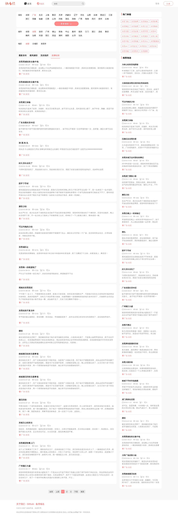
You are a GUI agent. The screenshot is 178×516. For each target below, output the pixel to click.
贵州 (100, 18)
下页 (76, 491)
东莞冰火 (144, 41)
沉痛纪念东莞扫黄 (129, 138)
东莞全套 (134, 31)
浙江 (27, 18)
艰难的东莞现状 (26, 287)
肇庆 (107, 31)
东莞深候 (153, 46)
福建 (41, 18)
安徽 (34, 18)
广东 (34, 15)
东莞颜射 (144, 51)
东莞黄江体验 (25, 102)
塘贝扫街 (23, 399)
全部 (27, 15)
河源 (41, 35)
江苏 (110, 15)
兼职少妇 (23, 206)
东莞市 (43, 43)
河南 (60, 18)
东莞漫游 (144, 36)
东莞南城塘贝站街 (129, 473)
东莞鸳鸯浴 (155, 41)
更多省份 (65, 23)
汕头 (80, 35)
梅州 (27, 35)
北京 (41, 15)
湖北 (67, 18)
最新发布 (23, 55)
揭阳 (67, 35)
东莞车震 (144, 31)
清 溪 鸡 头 (23, 142)
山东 (54, 18)
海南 (87, 18)
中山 (67, 31)
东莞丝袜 (125, 36)
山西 (89, 15)
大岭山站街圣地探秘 (130, 64)
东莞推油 (144, 21)
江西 (47, 18)
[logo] (13, 3)
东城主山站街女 (26, 422)
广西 (80, 18)
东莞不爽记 (126, 325)
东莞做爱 (134, 26)
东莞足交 (133, 46)
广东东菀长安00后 (27, 122)
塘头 (124, 232)
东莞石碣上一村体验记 (131, 213)
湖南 (74, 18)
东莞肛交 (143, 46)
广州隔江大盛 (25, 465)
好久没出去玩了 (26, 163)
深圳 (41, 31)
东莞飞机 (125, 21)
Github (30, 503)
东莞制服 (134, 41)
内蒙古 (68, 15)
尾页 (82, 491)
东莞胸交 (125, 26)
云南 (107, 18)
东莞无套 (125, 31)
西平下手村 (24, 183)
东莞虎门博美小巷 (129, 176)
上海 (47, 15)
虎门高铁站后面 (128, 399)
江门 (87, 31)
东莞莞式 (134, 51)
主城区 (35, 43)
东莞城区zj (23, 246)
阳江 (47, 35)
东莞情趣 (125, 51)
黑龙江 (103, 15)
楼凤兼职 (34, 55)
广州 (47, 31)
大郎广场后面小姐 (129, 455)
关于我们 (20, 503)
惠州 (74, 31)
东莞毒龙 (134, 36)
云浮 (74, 35)
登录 (157, 3)
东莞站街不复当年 (27, 310)
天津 (60, 15)
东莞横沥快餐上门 (27, 442)
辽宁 (76, 15)
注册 (168, 3)
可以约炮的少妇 (26, 226)
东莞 (34, 31)
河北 (82, 15)
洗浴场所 (44, 55)
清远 (54, 35)
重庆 (54, 15)
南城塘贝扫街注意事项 (29, 376)
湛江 (94, 31)
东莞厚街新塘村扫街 (130, 343)
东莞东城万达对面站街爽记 (133, 157)
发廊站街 (55, 55)
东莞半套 (125, 41)
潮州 (60, 35)
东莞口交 (144, 26)
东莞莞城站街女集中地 (29, 61)
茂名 (100, 31)
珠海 (60, 31)
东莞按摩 (134, 21)
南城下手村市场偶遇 (130, 380)
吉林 (95, 15)
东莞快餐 (154, 21)
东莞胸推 (154, 26)
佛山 (54, 31)
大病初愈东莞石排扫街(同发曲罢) (135, 83)
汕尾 (34, 35)
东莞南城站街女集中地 (29, 81)
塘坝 (21, 330)
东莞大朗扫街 (127, 362)
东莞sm (125, 46)
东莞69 (153, 31)
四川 (94, 18)
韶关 (80, 31)
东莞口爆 (154, 36)
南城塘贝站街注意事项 (29, 353)
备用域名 (40, 503)
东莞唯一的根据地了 (28, 267)
